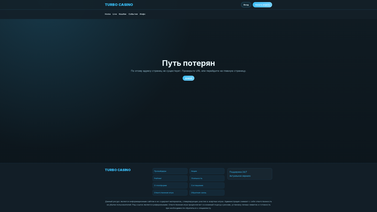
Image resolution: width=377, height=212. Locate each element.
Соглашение (197, 185)
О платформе (160, 185)
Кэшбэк (123, 14)
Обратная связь (198, 192)
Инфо (142, 14)
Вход (246, 5)
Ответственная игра (163, 192)
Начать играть (262, 5)
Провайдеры (160, 171)
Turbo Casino (119, 5)
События (133, 14)
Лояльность (196, 178)
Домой (188, 78)
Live (115, 14)
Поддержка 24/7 (238, 172)
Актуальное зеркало (240, 176)
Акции (194, 171)
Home (108, 14)
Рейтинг (158, 178)
